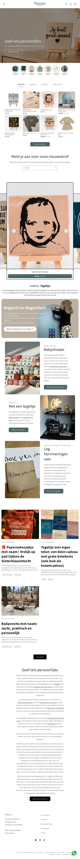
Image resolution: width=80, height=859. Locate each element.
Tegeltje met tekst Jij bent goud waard (47, 133)
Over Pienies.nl (45, 815)
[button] (4, 4)
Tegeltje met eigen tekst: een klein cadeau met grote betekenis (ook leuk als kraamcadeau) (59, 556)
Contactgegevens (70, 852)
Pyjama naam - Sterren (29, 133)
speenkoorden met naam (43, 687)
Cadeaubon (44, 819)
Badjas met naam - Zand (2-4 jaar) (66, 133)
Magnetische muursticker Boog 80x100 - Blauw (66, 110)
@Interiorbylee (14, 417)
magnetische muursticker (55, 708)
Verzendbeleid (60, 852)
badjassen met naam (25, 702)
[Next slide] (66, 231)
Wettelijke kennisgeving (69, 854)
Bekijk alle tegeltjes (18, 430)
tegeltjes (58, 684)
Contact (43, 833)
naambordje (51, 724)
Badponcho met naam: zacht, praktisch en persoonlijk (19, 628)
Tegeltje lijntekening (46, 109)
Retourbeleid (45, 828)
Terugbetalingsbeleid (49, 852)
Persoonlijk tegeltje (53, 491)
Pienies (21, 852)
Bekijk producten (14, 52)
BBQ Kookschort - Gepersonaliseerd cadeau (29, 110)
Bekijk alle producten (40, 799)
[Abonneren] (55, 168)
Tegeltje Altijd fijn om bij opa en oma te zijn (12, 110)
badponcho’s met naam (48, 702)
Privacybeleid (38, 852)
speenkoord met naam (58, 366)
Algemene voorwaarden (55, 854)
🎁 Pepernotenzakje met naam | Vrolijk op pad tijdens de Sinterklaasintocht (18, 554)
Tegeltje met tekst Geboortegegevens (10, 133)
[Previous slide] (14, 231)
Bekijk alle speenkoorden (55, 387)
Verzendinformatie (46, 824)
